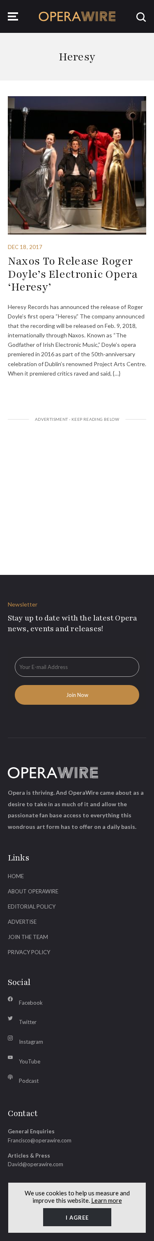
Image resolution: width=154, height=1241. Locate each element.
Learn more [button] (106, 1200)
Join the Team (28, 937)
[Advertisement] (77, 488)
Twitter (28, 1022)
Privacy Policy (29, 952)
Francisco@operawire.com (39, 1140)
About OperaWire (33, 891)
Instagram (31, 1041)
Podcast (29, 1080)
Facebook (31, 1002)
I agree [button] (77, 1217)
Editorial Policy (31, 906)
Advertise (22, 921)
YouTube (29, 1061)
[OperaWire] (77, 16)
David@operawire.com (35, 1164)
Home (16, 876)
